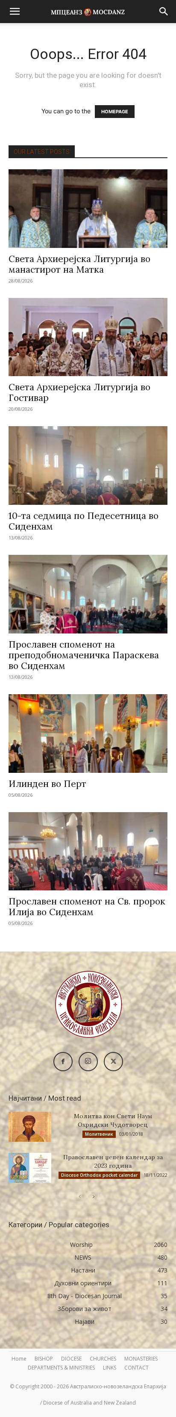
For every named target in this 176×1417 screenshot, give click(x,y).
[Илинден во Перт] (88, 733)
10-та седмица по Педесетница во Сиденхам (83, 521)
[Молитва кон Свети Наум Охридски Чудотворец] (30, 1127)
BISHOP (44, 1358)
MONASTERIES (141, 1358)
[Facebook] (63, 1061)
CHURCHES (103, 1358)
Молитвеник (99, 1134)
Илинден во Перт (47, 784)
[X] (113, 1061)
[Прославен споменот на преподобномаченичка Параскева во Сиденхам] (88, 594)
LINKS (109, 1367)
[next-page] (93, 1196)
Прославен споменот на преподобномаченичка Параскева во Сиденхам (84, 655)
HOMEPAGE (114, 112)
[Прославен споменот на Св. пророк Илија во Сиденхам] (88, 851)
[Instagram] (88, 1061)
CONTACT (136, 1367)
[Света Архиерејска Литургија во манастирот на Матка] (88, 208)
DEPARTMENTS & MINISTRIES (61, 1367)
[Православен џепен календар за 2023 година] (30, 1168)
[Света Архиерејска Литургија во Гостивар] (88, 337)
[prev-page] (79, 1196)
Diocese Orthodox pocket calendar (99, 1175)
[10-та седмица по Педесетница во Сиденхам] (88, 465)
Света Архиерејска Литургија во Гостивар (79, 392)
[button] (14, 11)
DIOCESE (71, 1358)
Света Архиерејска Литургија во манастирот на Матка (79, 264)
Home (19, 1358)
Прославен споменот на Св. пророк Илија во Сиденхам (87, 907)
